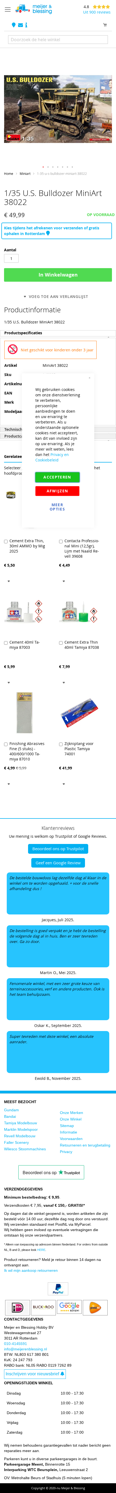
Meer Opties (57, 507)
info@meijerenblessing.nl (25, 1349)
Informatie (68, 1132)
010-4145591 (15, 1343)
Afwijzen (57, 490)
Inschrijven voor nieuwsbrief (32, 1374)
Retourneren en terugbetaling (85, 1145)
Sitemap (67, 1125)
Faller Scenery (16, 1142)
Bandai (10, 1116)
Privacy (66, 1152)
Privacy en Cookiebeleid (52, 457)
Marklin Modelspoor (21, 1129)
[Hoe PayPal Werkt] (58, 1294)
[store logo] (33, 9)
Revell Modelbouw (19, 1136)
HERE (41, 1249)
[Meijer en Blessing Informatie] (26, 25)
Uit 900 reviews (97, 12)
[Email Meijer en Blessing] (21, 25)
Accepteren (57, 477)
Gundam (11, 1110)
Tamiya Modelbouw (20, 1123)
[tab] (58, 333)
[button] (43, 167)
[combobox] (58, 39)
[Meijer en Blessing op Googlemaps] (14, 25)
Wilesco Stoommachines (25, 1149)
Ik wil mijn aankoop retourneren (31, 1270)
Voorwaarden (71, 1138)
